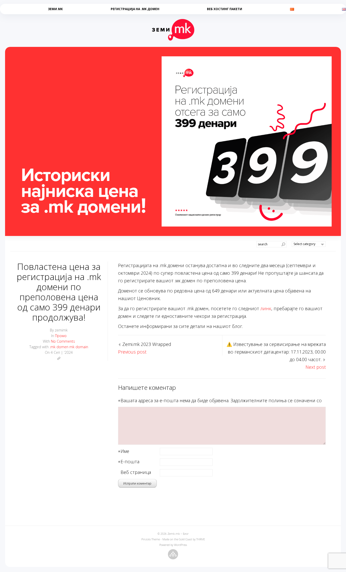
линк (265, 308)
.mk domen (59, 346)
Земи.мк (55, 9)
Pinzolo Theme (150, 539)
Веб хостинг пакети (224, 9)
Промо (61, 335)
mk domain (78, 346)
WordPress (180, 545)
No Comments (63, 341)
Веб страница (136, 472)
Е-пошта (130, 461)
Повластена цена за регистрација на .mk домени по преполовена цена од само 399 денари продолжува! (59, 292)
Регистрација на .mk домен (135, 9)
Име (125, 451)
